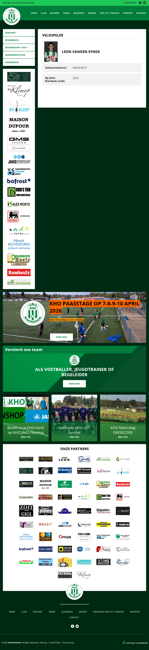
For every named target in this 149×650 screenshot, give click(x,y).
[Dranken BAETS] (19, 264)
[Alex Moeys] (19, 206)
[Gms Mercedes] (19, 150)
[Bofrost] (19, 183)
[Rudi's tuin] (19, 195)
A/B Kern (54, 13)
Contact (130, 2)
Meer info (61, 337)
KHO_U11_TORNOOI (109, 13)
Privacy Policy (68, 642)
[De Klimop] (19, 96)
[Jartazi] (19, 163)
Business (141, 13)
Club (43, 13)
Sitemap (43, 642)
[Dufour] (19, 132)
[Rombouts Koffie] (19, 275)
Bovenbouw (12, 40)
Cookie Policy (54, 642)
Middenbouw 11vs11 (16, 47)
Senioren (10, 32)
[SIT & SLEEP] (19, 112)
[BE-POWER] (19, 80)
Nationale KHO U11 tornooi (108, 611)
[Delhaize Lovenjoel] (19, 221)
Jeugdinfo (78, 13)
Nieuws (92, 13)
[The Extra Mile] (19, 234)
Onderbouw (12, 62)
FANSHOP (128, 13)
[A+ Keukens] (19, 284)
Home (34, 13)
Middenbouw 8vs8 (15, 55)
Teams (66, 13)
